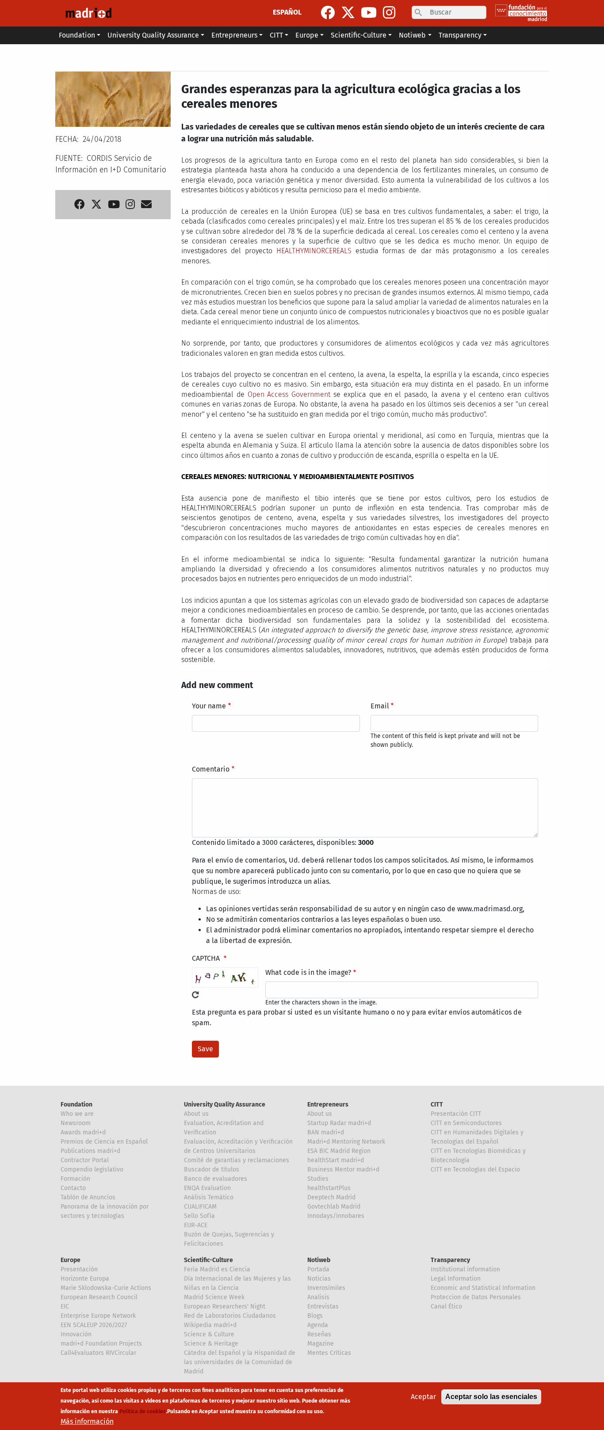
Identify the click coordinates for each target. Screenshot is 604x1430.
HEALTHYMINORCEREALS (314, 251)
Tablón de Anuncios (88, 1197)
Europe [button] (306, 35)
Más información (87, 1421)
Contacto (73, 1188)
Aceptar (423, 1396)
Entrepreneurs (327, 1104)
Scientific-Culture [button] (358, 35)
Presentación (79, 1269)
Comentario (210, 769)
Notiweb (318, 1260)
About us (196, 1114)
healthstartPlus (329, 1188)
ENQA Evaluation (207, 1188)
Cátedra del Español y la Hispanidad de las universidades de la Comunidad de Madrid (239, 1362)
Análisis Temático (208, 1197)
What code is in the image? (308, 972)
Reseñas (319, 1334)
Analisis (318, 1297)
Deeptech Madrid (331, 1197)
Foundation (76, 1104)
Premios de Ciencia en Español (104, 1141)
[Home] (88, 13)
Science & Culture (209, 1334)
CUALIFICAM (200, 1206)
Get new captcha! (195, 994)
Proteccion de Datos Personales (476, 1297)
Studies (318, 1179)
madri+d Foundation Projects (101, 1343)
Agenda (317, 1325)
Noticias (319, 1278)
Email (380, 706)
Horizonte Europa (85, 1278)
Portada (318, 1269)
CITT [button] (276, 35)
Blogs (315, 1316)
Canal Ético (446, 1306)
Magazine (320, 1343)
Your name (209, 706)
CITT (437, 1104)
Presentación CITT (456, 1114)
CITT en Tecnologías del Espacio (475, 1169)
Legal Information (456, 1278)
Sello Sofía (199, 1216)
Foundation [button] (77, 35)
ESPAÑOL (287, 12)
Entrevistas (323, 1306)
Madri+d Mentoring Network (346, 1141)
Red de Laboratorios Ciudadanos (230, 1316)
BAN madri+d (325, 1132)
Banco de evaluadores (215, 1179)
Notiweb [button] (412, 35)
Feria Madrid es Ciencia (217, 1269)
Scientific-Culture (208, 1260)
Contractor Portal (85, 1160)
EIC (65, 1306)
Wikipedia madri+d (210, 1325)
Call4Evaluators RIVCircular (98, 1353)
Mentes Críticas (329, 1353)
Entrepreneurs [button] (234, 35)
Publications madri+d (90, 1151)
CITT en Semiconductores (466, 1123)
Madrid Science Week (214, 1297)
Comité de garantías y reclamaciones (236, 1160)
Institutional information (465, 1269)
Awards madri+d (83, 1132)
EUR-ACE (195, 1225)
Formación (75, 1179)
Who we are (77, 1114)
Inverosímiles (326, 1288)
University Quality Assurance (224, 1104)
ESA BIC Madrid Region (339, 1151)
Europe (70, 1260)
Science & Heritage (211, 1343)
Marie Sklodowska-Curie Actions (106, 1288)
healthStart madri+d (335, 1160)
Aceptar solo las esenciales (491, 1396)
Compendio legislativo (92, 1169)
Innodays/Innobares (335, 1216)
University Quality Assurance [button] (153, 35)
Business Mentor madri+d (343, 1169)
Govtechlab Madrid (333, 1206)
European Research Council (99, 1297)
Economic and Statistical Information (483, 1288)
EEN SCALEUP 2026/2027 (94, 1325)
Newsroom (76, 1123)
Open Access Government (289, 394)
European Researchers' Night (224, 1306)
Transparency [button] (460, 35)
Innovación (76, 1334)
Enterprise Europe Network (98, 1316)
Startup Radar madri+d (339, 1123)
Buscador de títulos (211, 1169)
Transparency (450, 1260)
